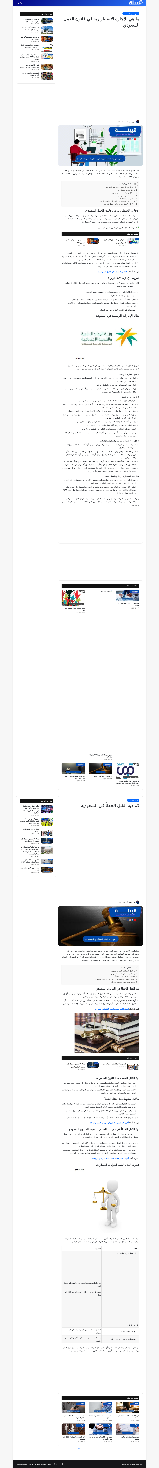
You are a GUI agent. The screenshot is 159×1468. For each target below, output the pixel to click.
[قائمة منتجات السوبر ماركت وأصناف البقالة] (47, 76)
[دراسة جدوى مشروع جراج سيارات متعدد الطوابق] (47, 21)
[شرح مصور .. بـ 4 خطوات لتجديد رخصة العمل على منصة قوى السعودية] (127, 771)
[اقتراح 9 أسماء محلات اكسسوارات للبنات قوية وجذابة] (47, 67)
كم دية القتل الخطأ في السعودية (102, 776)
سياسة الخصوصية (22, 1464)
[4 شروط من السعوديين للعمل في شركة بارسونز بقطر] (47, 48)
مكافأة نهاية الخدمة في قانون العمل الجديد (113, 272)
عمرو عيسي (132, 122)
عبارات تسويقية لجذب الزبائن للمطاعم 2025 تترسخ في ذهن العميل (29, 57)
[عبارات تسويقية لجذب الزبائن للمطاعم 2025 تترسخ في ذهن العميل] (47, 56)
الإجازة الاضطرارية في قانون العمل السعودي (121, 187)
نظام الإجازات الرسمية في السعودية (123, 193)
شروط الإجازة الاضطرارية (126, 190)
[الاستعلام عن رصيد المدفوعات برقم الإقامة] (127, 595)
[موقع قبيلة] (136, 3)
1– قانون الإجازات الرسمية (126, 196)
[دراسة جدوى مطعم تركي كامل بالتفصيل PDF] (93, 241)
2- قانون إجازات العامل (127, 198)
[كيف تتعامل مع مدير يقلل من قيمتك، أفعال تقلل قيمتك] (73, 768)
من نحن (31, 1464)
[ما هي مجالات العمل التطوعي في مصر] (73, 598)
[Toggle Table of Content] (134, 184)
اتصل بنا (37, 1464)
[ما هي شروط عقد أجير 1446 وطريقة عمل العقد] (100, 671)
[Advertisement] (100, 73)
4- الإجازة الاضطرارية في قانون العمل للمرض (119, 204)
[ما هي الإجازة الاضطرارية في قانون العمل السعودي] (133, 241)
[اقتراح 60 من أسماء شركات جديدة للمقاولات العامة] (47, 30)
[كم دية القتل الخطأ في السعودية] (100, 768)
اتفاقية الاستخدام (46, 1464)
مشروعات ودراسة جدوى (131, 14)
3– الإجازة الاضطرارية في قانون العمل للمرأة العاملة (117, 201)
